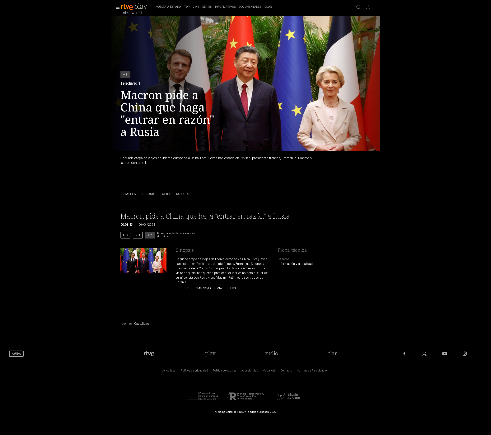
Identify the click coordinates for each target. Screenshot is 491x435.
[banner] (138, 7)
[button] (116, 7)
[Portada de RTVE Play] (134, 7)
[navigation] (250, 7)
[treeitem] (168, 7)
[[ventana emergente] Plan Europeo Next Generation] (202, 401)
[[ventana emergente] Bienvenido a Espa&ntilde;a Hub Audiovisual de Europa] (288, 401)
